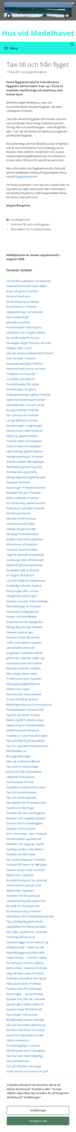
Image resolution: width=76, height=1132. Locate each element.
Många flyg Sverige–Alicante (24, 627)
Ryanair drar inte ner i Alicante (25, 999)
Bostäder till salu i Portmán (23, 493)
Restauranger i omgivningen (24, 425)
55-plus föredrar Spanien (22, 699)
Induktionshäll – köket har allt (25, 947)
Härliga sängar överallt (20, 529)
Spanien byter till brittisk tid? (24, 1009)
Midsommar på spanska (21, 544)
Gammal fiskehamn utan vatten (26, 286)
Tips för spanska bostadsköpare (27, 746)
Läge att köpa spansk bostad (24, 973)
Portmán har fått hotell (20, 854)
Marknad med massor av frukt (25, 369)
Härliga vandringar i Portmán (24, 456)
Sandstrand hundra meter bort (26, 901)
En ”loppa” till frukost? (20, 575)
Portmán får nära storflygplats (30, 224)
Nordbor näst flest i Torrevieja (25, 1030)
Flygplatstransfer (26, 176)
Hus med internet (17, 1061)
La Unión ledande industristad (25, 580)
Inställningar (38, 1110)
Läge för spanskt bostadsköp (25, 555)
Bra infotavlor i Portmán (21, 307)
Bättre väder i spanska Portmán (26, 968)
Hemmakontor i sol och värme (25, 405)
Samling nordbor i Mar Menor (25, 849)
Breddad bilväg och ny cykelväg (26, 880)
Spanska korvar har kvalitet (24, 663)
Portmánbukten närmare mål (24, 710)
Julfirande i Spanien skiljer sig (25, 658)
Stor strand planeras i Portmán (26, 859)
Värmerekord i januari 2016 (23, 885)
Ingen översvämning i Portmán (25, 400)
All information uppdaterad (23, 839)
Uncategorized (20, 219)
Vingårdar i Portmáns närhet (24, 653)
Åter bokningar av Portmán (23, 606)
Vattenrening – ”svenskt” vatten (26, 958)
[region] (38, 9)
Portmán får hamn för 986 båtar (26, 865)
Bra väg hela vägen (18, 756)
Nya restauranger (17, 317)
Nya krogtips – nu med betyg (24, 994)
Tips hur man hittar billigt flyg (24, 1056)
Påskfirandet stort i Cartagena (25, 1050)
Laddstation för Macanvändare (26, 927)
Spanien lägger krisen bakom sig (27, 942)
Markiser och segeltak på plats (26, 818)
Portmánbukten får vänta (22, 384)
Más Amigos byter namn (21, 673)
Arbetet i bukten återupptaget (25, 462)
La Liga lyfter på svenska (22, 420)
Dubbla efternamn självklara (24, 539)
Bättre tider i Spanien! (20, 875)
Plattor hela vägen (18, 689)
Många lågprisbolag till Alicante (26, 477)
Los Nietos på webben (20, 379)
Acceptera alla (38, 1121)
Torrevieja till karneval (20, 937)
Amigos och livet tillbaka (21, 617)
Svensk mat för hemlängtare (24, 823)
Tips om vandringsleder (21, 797)
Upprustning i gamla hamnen (24, 451)
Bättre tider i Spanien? (20, 890)
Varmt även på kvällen (20, 524)
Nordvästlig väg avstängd (22, 301)
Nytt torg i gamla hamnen (22, 436)
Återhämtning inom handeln (24, 467)
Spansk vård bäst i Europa (23, 715)
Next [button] (66, 16)
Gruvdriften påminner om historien (28, 281)
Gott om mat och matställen (23, 446)
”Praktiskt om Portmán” (21, 374)
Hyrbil (34, 197)
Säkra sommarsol (17, 1040)
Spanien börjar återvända (23, 637)
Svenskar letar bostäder (22, 549)
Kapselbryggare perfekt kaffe (25, 952)
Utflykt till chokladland (20, 777)
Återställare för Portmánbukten (31, 229)
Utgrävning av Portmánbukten (25, 725)
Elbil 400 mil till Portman (21, 518)
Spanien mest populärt (21, 828)
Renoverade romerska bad (23, 694)
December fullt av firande (22, 570)
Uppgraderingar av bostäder (24, 312)
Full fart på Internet (18, 513)
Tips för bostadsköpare (21, 792)
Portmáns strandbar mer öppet (26, 978)
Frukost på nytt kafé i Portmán (25, 508)
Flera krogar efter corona (22, 591)
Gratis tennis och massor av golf (27, 1071)
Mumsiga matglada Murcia (23, 684)
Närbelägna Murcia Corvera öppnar (29, 704)
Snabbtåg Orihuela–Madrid (23, 586)
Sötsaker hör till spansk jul (23, 896)
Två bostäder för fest (20, 782)
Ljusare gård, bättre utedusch (25, 1004)
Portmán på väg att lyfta (21, 472)
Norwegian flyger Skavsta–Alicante (28, 343)
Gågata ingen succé (19, 348)
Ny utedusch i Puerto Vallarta (24, 963)
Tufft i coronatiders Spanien (24, 642)
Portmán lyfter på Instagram (24, 441)
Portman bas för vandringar (24, 988)
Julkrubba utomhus (18, 322)
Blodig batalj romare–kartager (25, 1019)
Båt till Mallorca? (16, 751)
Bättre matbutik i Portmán (22, 498)
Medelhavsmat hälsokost (22, 730)
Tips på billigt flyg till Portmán (24, 921)
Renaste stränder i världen (23, 668)
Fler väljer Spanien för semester (27, 932)
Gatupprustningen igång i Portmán (28, 394)
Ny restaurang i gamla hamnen (26, 503)
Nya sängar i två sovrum (21, 1014)
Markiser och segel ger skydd (25, 844)
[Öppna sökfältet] (72, 44)
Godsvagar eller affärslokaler (25, 560)
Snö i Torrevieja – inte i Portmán (26, 834)
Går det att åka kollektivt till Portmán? (30, 353)
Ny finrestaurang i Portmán (23, 911)
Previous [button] (9, 16)
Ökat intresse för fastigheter (24, 622)
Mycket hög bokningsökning (24, 565)
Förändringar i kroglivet (21, 389)
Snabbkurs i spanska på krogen (26, 735)
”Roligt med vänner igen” (22, 596)
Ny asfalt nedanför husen (22, 338)
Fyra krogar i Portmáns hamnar (26, 487)
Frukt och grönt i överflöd (22, 291)
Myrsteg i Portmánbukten (22, 534)
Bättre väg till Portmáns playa (25, 720)
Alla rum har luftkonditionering (25, 1025)
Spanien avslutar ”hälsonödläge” (27, 601)
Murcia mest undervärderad (24, 431)
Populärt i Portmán (18, 482)
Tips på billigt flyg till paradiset (25, 741)
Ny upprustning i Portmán (22, 410)
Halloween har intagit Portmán (25, 332)
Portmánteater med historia (24, 327)
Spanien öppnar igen (19, 632)
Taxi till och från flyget (20, 808)
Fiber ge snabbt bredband (23, 761)
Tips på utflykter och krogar (23, 1066)
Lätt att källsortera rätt (20, 648)
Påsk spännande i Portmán (23, 983)
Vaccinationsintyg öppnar (22, 611)
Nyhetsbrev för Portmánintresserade (30, 916)
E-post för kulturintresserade (24, 1035)
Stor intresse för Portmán (22, 415)
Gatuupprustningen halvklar (24, 363)
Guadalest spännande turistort (26, 787)
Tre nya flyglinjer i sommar (23, 1045)
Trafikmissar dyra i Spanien (24, 679)
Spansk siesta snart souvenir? (25, 870)
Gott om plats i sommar (21, 358)
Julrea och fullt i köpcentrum (24, 772)
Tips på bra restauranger (22, 766)
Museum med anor (18, 296)
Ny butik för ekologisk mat (22, 906)
